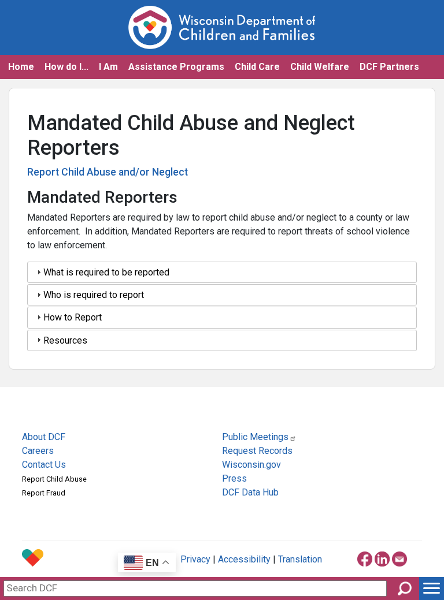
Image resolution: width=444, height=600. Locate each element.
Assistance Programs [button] (176, 66)
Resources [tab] (65, 340)
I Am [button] (108, 66)
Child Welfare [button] (319, 66)
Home (21, 66)
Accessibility (244, 559)
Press (234, 478)
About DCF (43, 436)
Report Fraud (43, 493)
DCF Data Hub (250, 492)
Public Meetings (255, 436)
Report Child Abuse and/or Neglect (107, 172)
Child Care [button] (257, 66)
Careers (38, 450)
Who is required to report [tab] (93, 294)
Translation (300, 559)
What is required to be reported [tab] (106, 272)
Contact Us (44, 464)
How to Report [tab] (72, 317)
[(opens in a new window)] (364, 556)
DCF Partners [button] (389, 66)
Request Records (257, 450)
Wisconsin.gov (251, 464)
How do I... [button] (66, 66)
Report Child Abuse (54, 479)
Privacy (195, 559)
